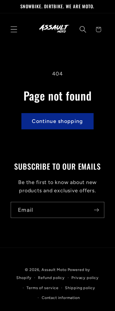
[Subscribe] (96, 210)
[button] (13, 29)
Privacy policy (85, 277)
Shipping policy (80, 287)
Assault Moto (54, 269)
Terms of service (42, 287)
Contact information (61, 297)
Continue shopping (57, 121)
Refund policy (51, 277)
